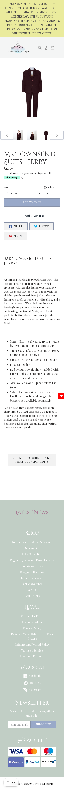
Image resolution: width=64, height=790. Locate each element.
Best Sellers (32, 596)
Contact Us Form (32, 616)
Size (6, 187)
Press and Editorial (32, 656)
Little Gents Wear (32, 578)
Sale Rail (32, 590)
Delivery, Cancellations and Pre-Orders (32, 636)
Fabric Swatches (32, 584)
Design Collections (32, 572)
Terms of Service (32, 650)
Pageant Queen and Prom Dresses (32, 560)
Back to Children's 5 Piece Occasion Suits (33, 459)
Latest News (32, 513)
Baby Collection (32, 554)
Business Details (32, 622)
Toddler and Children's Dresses (32, 542)
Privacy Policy (32, 628)
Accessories (32, 548)
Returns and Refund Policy (32, 644)
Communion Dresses (32, 566)
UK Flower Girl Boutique (41, 783)
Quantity (49, 187)
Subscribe (43, 724)
